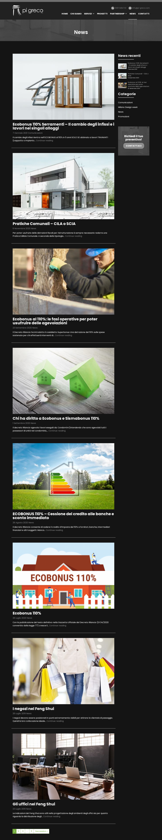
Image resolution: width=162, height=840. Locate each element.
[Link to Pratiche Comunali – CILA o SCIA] (63, 185)
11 (31, 831)
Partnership (117, 13)
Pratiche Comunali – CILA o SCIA (44, 223)
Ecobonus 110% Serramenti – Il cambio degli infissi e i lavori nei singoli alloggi (63, 126)
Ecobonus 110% (27, 613)
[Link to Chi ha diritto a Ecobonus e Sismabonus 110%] (63, 380)
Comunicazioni (35, 133)
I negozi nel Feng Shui (33, 708)
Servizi (88, 13)
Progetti (102, 13)
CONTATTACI (133, 145)
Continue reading (44, 140)
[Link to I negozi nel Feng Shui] (63, 670)
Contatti (143, 13)
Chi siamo (76, 13)
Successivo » (41, 831)
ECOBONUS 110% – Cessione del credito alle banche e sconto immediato (63, 515)
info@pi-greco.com (141, 8)
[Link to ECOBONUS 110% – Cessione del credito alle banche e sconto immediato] (63, 476)
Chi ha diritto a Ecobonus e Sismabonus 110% (56, 418)
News (133, 13)
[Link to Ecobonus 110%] (63, 575)
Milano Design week (128, 107)
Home (65, 13)
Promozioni (123, 116)
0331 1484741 (120, 8)
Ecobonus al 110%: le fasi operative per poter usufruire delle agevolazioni (55, 321)
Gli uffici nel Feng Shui (34, 804)
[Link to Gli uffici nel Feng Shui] (63, 766)
